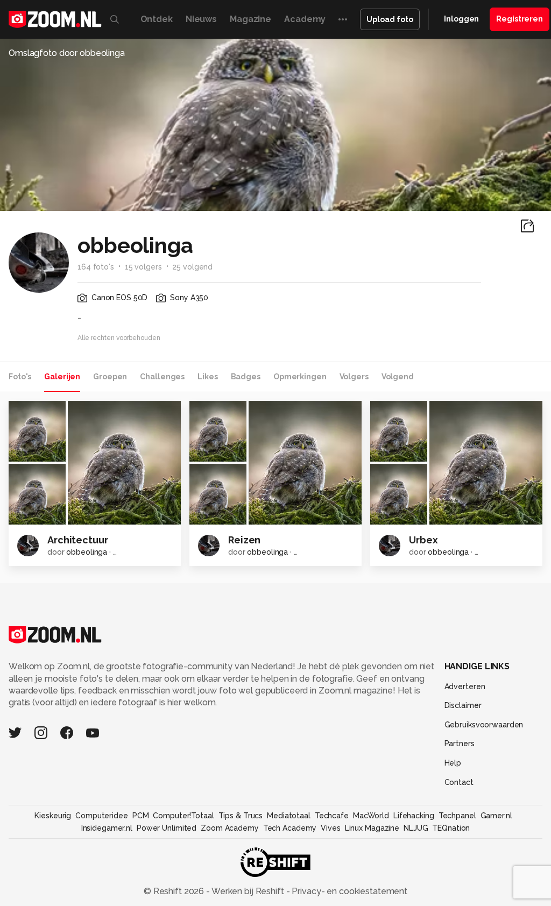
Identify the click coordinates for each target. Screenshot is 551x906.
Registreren (519, 19)
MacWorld (371, 815)
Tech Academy (290, 828)
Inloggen (461, 19)
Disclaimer (463, 705)
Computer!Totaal (183, 815)
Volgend (398, 376)
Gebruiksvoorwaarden (484, 724)
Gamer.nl (496, 815)
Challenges (162, 376)
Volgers (354, 376)
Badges (245, 376)
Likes (207, 376)
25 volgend (192, 267)
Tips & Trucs (240, 815)
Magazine (250, 19)
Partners (459, 743)
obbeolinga (86, 552)
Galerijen (62, 376)
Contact (459, 782)
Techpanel (457, 815)
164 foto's (95, 267)
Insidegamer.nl (106, 828)
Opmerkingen (300, 376)
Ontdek (156, 19)
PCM (140, 815)
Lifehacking (413, 815)
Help (453, 763)
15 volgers (143, 267)
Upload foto (389, 19)
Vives (330, 828)
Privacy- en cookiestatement (348, 891)
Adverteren (464, 686)
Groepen (110, 376)
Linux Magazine (372, 828)
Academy (305, 19)
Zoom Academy (230, 828)
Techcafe (332, 815)
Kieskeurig (52, 815)
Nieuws (201, 19)
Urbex (423, 540)
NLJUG (416, 828)
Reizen (244, 540)
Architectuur (77, 540)
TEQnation (451, 828)
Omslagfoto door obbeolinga (67, 53)
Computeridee (101, 815)
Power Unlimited (166, 828)
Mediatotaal (288, 815)
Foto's (20, 376)
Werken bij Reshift (248, 891)
